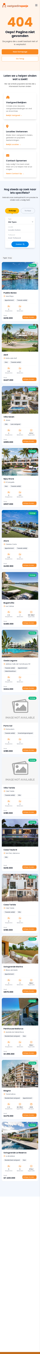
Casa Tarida (10, 904)
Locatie (10, 227)
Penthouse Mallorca (13, 1028)
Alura (6, 540)
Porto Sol (8, 725)
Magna (7, 1090)
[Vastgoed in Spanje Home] (15, 5)
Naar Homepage (20, 52)
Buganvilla (9, 602)
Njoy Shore (9, 478)
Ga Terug (20, 58)
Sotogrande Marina (13, 966)
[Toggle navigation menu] (36, 5)
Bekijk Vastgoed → (14, 115)
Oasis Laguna (10, 660)
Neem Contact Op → (15, 173)
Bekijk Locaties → (13, 144)
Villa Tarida (9, 787)
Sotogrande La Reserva (15, 1152)
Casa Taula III (10, 849)
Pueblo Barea (10, 292)
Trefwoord (11, 235)
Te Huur (28, 210)
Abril (6, 354)
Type (9, 219)
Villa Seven (9, 416)
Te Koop (12, 210)
